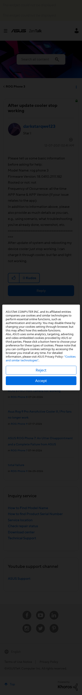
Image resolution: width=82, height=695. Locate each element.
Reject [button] (41, 370)
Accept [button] (41, 380)
